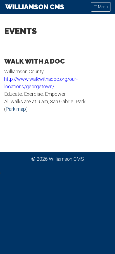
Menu (102, 8)
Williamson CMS (34, 7)
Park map (16, 109)
